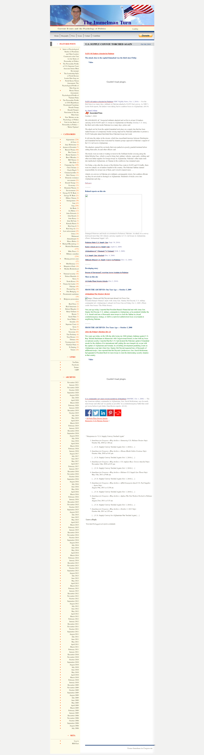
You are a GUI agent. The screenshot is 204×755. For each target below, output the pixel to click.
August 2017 (74, 453)
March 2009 (74, 708)
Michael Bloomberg (69, 244)
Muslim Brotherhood (71, 269)
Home (56, 36)
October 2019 (74, 413)
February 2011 (73, 649)
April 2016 (75, 492)
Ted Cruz (73, 329)
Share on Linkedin (103, 413)
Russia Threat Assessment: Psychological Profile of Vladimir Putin (70, 94)
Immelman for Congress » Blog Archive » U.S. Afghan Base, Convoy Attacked (118, 462)
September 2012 (73, 601)
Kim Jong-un (70, 228)
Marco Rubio (71, 241)
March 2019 (74, 423)
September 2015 (73, 509)
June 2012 (75, 609)
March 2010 (74, 677)
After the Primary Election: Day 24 (98, 332)
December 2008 (73, 715)
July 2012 (75, 606)
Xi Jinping (72, 347)
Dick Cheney (70, 175)
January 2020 (74, 408)
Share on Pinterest (110, 413)
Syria (74, 327)
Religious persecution (71, 299)
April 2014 (75, 553)
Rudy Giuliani (71, 311)
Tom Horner (71, 337)
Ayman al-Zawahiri (69, 147)
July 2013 (75, 575)
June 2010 (75, 670)
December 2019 (73, 410)
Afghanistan (70, 139)
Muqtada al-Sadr (69, 266)
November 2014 (73, 535)
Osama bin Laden (69, 284)
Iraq (73, 205)
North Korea (71, 281)
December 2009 (73, 685)
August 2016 (74, 481)
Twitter (76, 367)
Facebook (75, 365)
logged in (98, 524)
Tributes (72, 339)
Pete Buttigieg (71, 291)
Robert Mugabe (70, 309)
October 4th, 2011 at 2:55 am (102, 511)
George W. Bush (69, 195)
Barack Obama (70, 150)
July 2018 (75, 438)
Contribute (96, 36)
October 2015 (74, 507)
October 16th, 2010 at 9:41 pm (102, 453)
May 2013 (75, 581)
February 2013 (73, 588)
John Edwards (71, 213)
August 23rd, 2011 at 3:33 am (102, 500)
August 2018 (74, 436)
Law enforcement (69, 231)
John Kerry (72, 218)
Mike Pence (72, 251)
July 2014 (75, 545)
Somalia (72, 322)
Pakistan (72, 286)
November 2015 (73, 504)
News (74, 279)
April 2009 (75, 705)
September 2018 (73, 433)
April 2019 (75, 420)
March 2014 (74, 555)
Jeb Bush (73, 208)
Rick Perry (72, 304)
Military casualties (72, 254)
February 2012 (73, 619)
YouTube (75, 362)
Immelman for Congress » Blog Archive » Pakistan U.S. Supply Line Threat (118, 472)
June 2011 (75, 639)
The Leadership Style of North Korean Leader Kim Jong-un (71, 75)
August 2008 (74, 725)
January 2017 (74, 469)
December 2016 (73, 471)
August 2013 (74, 573)
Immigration (71, 200)
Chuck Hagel (71, 170)
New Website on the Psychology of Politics (71, 118)
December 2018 (73, 431)
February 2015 (73, 527)
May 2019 (75, 418)
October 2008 (74, 720)
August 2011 (74, 634)
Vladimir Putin (71, 344)
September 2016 (73, 479)
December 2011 (73, 624)
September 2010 (73, 662)
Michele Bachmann (72, 246)
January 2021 (74, 385)
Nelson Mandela (70, 276)
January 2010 (74, 682)
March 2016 (74, 494)
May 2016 (75, 489)
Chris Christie (71, 167)
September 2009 (73, 692)
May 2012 (75, 611)
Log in (76, 741)
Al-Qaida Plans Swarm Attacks (97, 418)
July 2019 (75, 415)
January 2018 (74, 451)
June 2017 (75, 459)
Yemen (72, 349)
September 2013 (73, 570)
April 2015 (75, 522)
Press (73, 36)
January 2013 (74, 591)
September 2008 (73, 723)
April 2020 (75, 400)
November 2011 (73, 626)
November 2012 (73, 596)
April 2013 (75, 583)
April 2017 (75, 464)
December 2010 (73, 654)
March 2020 (74, 403)
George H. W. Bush (69, 193)
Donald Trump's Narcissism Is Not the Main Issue (71, 112)
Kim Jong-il (72, 226)
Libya (73, 233)
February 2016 (73, 497)
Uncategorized (70, 342)
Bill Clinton (72, 160)
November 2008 (73, 718)
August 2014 (74, 542)
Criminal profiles (70, 172)
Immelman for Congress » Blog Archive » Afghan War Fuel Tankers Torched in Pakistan (122, 496)
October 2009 (74, 690)
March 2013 (74, 586)
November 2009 (73, 687)
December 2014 (73, 532)
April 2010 (75, 675)
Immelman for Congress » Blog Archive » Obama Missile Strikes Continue (117, 451)
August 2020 (74, 395)
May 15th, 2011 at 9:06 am (101, 474)
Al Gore (73, 142)
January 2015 (74, 530)
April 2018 (75, 443)
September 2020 (73, 392)
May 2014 (75, 550)
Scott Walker (72, 319)
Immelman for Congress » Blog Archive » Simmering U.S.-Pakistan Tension (118, 440)
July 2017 (75, 456)
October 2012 (74, 598)
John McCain (71, 221)
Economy (72, 185)
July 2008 (75, 728)
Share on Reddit (118, 413)
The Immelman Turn (107, 22)
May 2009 (75, 703)
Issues (80, 36)
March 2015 (74, 525)
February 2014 (73, 558)
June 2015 (75, 517)
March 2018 (74, 446)
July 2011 (75, 636)
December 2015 (73, 502)
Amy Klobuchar (70, 144)
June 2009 (75, 700)
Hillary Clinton (71, 198)
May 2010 (75, 672)
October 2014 (74, 537)
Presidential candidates (71, 294)
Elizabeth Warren (70, 188)
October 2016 (74, 476)
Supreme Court (71, 324)
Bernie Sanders (71, 155)
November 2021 (73, 382)
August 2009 (74, 695)
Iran (73, 203)
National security (69, 274)
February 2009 (73, 710)
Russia (74, 314)
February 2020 (73, 405)
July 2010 (75, 667)
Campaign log (69, 165)
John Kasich (72, 216)
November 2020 (73, 387)
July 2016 (75, 484)
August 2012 (74, 603)
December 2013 (73, 563)
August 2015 (74, 512)
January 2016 (74, 499)
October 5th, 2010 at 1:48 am (102, 443)
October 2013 (74, 568)
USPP (77, 370)
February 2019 (73, 425)
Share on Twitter (95, 413)
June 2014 (75, 548)
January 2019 (74, 428)
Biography (65, 36)
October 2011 (74, 629)
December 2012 (73, 593)
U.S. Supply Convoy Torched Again (108, 44)
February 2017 (73, 466)
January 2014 (74, 560)
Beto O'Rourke (71, 157)
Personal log (71, 289)
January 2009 (74, 713)
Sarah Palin (72, 316)
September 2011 (73, 631)
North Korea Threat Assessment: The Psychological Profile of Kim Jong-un (70, 84)
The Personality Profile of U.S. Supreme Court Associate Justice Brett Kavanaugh (71, 67)
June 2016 (75, 486)
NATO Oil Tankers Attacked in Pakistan (99, 53)
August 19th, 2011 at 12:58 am (102, 487)
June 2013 (75, 578)
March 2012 (74, 616)
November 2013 (73, 565)
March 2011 (74, 647)
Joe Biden (72, 211)
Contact (87, 36)
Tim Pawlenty (71, 334)
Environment (70, 190)
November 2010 (73, 657)
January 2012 (74, 621)
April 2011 (75, 644)
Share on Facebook (88, 413)
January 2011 (74, 652)
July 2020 (75, 397)
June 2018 (75, 441)
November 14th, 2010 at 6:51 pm (103, 464)
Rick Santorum (71, 306)
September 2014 (73, 540)
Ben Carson (72, 152)
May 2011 (75, 642)
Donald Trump (70, 183)
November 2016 (73, 474)
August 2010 (74, 664)
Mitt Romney (70, 263)
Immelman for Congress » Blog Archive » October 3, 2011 (112, 509)
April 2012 (75, 614)
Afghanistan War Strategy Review (97, 294)
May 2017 (75, 461)
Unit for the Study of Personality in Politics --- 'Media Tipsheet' (70, 124)
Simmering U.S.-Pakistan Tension (96, 421)
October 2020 (74, 390)
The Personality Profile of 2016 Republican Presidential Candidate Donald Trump (71, 103)
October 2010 (74, 659)
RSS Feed (75, 743)
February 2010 (73, 680)
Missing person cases (71, 259)
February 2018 (73, 448)
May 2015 (75, 520)
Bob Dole (73, 162)
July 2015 (75, 514)
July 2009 (75, 698)
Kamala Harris (71, 223)
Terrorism (72, 332)
